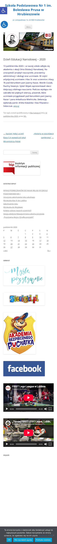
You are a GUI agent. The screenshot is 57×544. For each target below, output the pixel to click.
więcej (16, 106)
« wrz (5, 250)
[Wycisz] (45, 409)
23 (33, 244)
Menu (28, 27)
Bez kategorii (35, 113)
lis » (48, 250)
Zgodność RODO (46, 535)
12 (4, 240)
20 (11, 244)
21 (19, 244)
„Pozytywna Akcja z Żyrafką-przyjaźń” (18, 217)
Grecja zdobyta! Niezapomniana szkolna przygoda (23, 214)
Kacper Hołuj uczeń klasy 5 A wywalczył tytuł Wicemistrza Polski (14, 137)
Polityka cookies (43, 540)
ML (25, 116)
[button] (3, 10)
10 (40, 237)
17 (40, 240)
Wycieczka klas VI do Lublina (15, 200)
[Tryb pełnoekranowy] (50, 409)
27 (11, 247)
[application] (28, 397)
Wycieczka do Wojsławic (13, 207)
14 (19, 240)
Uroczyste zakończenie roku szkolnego (19, 197)
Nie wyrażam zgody (23, 540)
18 (47, 240)
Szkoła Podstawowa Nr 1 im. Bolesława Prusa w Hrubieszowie (28, 9)
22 (26, 244)
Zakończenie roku (10, 204)
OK (9, 540)
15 (26, 240)
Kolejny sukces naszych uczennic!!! (17, 210)
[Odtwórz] (7, 409)
